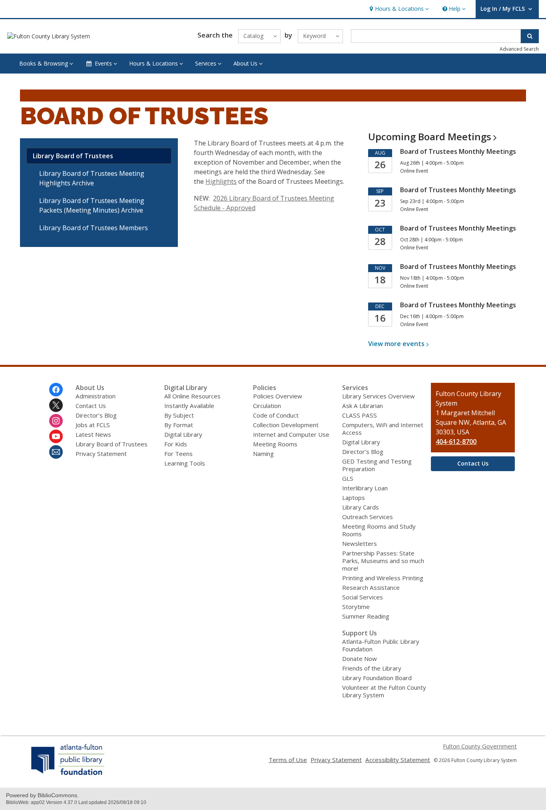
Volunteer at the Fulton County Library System (384, 691)
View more (396, 343)
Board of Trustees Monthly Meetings (458, 151)
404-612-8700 (456, 441)
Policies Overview (277, 396)
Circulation (267, 406)
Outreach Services (367, 517)
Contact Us (91, 406)
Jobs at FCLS (93, 425)
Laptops (353, 498)
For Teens (178, 454)
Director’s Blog (96, 415)
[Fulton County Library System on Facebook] (56, 389)
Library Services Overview (378, 396)
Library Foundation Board (377, 678)
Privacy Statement (101, 454)
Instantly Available (189, 406)
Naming (263, 454)
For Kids (175, 444)
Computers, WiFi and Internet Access (382, 428)
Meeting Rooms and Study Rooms (379, 530)
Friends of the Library (371, 668)
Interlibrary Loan (365, 488)
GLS (347, 478)
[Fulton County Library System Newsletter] (56, 452)
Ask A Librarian (362, 406)
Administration (96, 396)
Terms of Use (288, 760)
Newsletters (359, 543)
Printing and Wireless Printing (382, 578)
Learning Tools (184, 463)
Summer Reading (365, 616)
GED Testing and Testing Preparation (377, 465)
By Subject (179, 415)
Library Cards (360, 507)
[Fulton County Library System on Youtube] (56, 436)
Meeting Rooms (275, 444)
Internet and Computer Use (291, 434)
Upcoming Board (429, 136)
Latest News (93, 434)
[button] (398, 9)
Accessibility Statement (397, 760)
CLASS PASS (359, 415)
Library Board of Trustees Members (93, 227)
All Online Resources (192, 396)
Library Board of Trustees (73, 155)
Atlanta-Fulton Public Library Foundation (380, 645)
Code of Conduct (276, 415)
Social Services (362, 597)
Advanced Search (519, 49)
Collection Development (286, 425)
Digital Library (183, 434)
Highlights (221, 181)
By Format (178, 425)
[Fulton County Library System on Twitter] (56, 405)
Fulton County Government (480, 746)
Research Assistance (371, 587)
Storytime (356, 607)
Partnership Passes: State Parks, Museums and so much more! (383, 560)
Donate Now (359, 659)
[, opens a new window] (68, 775)
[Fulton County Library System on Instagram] (56, 421)
